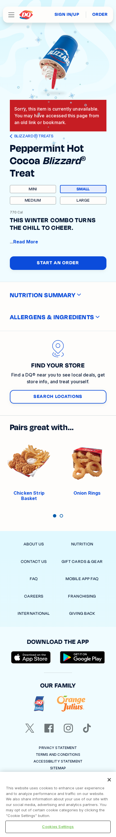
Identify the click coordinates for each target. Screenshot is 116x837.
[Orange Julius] (71, 703)
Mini (33, 189)
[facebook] (49, 728)
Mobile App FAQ (82, 579)
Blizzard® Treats (33, 136)
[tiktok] (87, 728)
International (34, 613)
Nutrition (82, 544)
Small (91, 189)
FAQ (34, 579)
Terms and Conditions (58, 754)
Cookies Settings (58, 826)
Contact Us (34, 562)
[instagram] (68, 728)
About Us (34, 544)
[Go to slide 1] (54, 515)
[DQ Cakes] (39, 703)
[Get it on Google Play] (82, 657)
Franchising (82, 596)
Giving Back (82, 613)
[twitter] (29, 728)
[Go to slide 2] (61, 515)
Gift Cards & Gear (82, 562)
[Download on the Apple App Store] (31, 657)
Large (83, 200)
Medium (33, 200)
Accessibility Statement (58, 761)
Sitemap (58, 768)
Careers (33, 596)
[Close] (109, 780)
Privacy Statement (58, 748)
